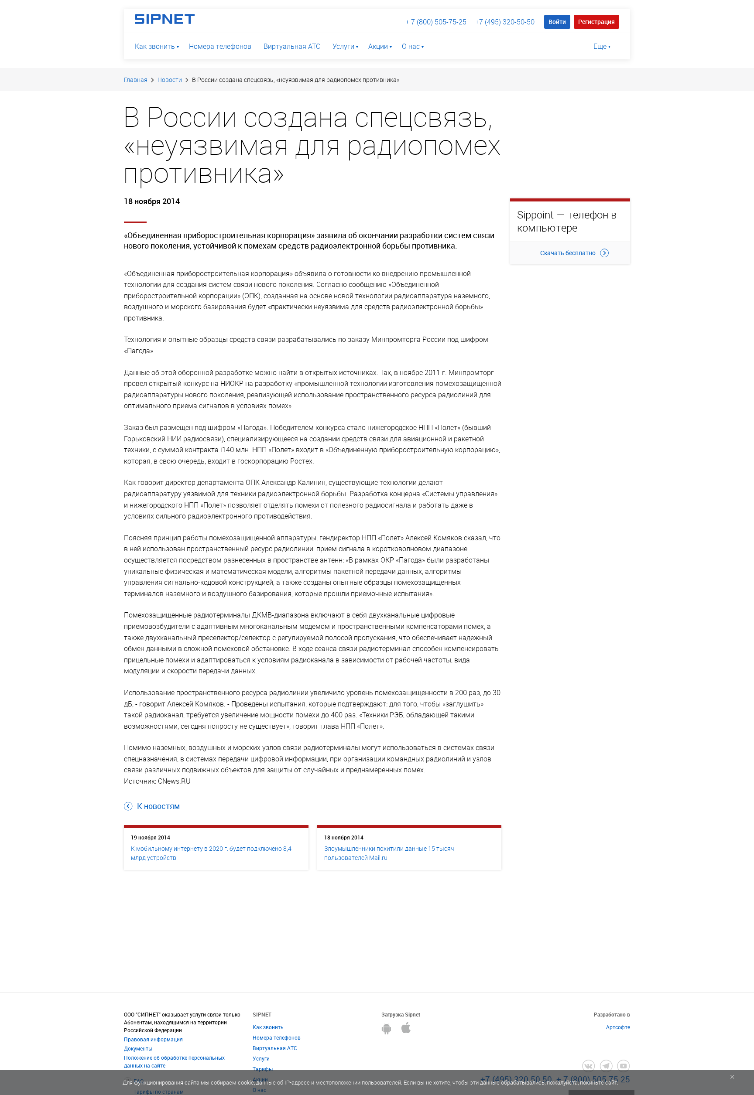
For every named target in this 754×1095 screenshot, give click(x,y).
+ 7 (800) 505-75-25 (435, 22)
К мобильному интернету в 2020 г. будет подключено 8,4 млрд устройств (211, 853)
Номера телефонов (220, 46)
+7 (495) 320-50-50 (505, 22)
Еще (600, 46)
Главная (135, 79)
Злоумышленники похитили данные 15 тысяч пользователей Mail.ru (389, 853)
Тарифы (263, 1068)
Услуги (343, 46)
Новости (170, 79)
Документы (138, 1048)
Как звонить (155, 46)
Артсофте (618, 1026)
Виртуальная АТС (292, 46)
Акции (378, 46)
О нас (411, 46)
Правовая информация (153, 1039)
